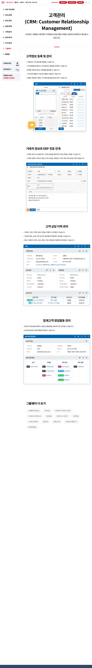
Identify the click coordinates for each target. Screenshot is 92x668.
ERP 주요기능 (9, 2)
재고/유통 (8, 15)
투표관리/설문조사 (71, 422)
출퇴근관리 (57, 422)
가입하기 (22, 2)
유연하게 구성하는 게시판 (63, 411)
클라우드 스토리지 (62, 416)
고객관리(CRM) (33, 422)
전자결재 (49, 416)
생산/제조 (8, 21)
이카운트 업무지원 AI (34, 416)
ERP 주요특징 (10, 9)
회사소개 (34, 2)
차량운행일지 (32, 427)
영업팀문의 (63, 2)
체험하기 (16, 2)
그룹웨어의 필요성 (33, 411)
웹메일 (7, 54)
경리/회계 (8, 37)
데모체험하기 (7, 69)
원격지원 (76, 416)
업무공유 (47, 411)
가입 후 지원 (28, 2)
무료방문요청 (72, 2)
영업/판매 (8, 26)
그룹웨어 (8, 49)
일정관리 (45, 422)
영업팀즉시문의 (8, 77)
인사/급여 (8, 43)
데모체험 (80, 2)
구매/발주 (8, 32)
